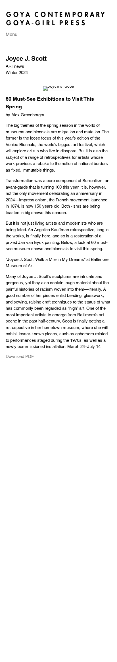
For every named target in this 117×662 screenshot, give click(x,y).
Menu (11, 34)
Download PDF (20, 356)
